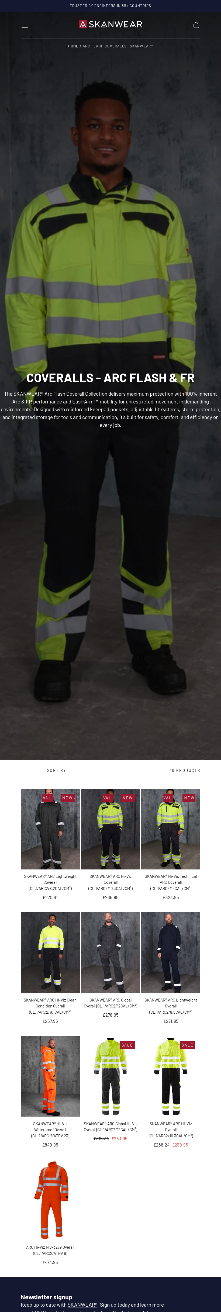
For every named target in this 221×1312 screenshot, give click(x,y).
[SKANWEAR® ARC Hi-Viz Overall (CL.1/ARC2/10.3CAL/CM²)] (170, 1076)
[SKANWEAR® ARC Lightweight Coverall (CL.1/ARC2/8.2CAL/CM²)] (50, 829)
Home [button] (73, 46)
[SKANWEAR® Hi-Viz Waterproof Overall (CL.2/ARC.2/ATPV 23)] (50, 1076)
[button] (25, 25)
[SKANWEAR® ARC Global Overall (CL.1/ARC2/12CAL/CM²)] (110, 952)
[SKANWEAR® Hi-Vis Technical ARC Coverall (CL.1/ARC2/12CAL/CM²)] (170, 829)
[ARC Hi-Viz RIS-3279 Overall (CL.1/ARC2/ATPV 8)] (50, 1200)
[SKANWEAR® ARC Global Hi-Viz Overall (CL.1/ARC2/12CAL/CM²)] (110, 1076)
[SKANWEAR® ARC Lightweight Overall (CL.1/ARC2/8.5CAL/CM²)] (170, 952)
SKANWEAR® (83, 1304)
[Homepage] (110, 25)
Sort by (56, 770)
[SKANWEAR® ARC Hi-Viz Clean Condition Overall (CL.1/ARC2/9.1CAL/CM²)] (50, 952)
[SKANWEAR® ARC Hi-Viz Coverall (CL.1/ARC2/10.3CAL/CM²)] (110, 829)
